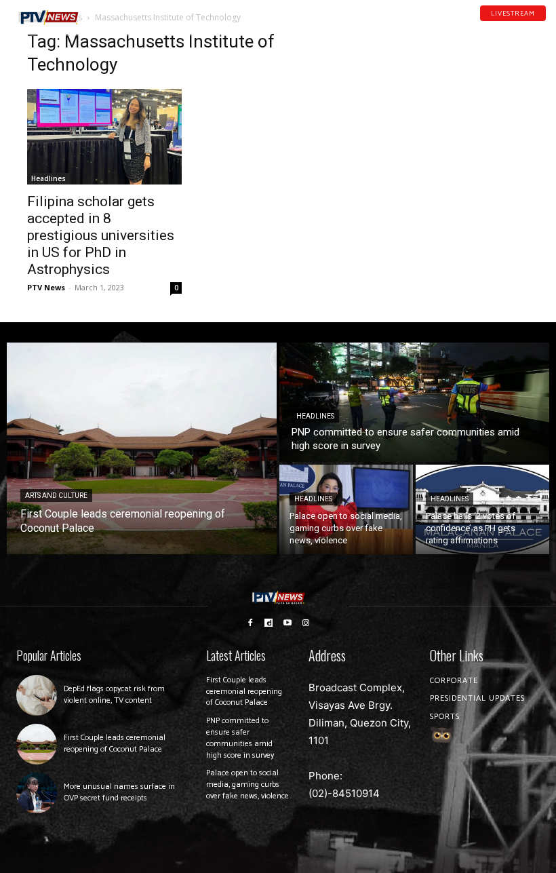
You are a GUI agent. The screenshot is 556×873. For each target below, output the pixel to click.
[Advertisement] (451, 99)
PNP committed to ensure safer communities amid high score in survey (240, 737)
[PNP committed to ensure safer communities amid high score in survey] (414, 402)
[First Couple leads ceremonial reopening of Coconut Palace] (142, 448)
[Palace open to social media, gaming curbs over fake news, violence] (346, 509)
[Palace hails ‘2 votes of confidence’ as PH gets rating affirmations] (482, 509)
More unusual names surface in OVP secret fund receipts (119, 792)
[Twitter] (542, 26)
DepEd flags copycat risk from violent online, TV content (114, 694)
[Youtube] (524, 26)
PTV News (46, 287)
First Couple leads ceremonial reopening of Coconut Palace (114, 743)
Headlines (48, 178)
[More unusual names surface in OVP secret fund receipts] (36, 793)
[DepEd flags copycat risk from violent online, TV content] (36, 695)
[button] (105, 12)
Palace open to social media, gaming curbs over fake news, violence (247, 784)
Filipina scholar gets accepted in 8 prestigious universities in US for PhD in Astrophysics (100, 235)
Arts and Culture (56, 495)
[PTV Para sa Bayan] (48, 17)
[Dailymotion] (506, 26)
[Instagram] (306, 622)
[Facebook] (489, 26)
